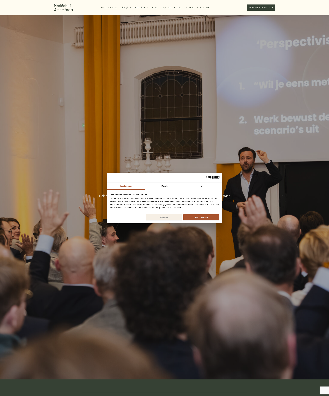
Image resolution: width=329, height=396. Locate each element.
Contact (204, 7)
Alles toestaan (201, 217)
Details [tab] (164, 186)
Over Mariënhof (186, 7)
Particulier (139, 7)
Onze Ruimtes (109, 7)
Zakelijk (124, 7)
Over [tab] (203, 186)
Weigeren (164, 217)
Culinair (154, 7)
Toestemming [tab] (126, 186)
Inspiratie (166, 7)
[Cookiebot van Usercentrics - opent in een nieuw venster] (208, 177)
